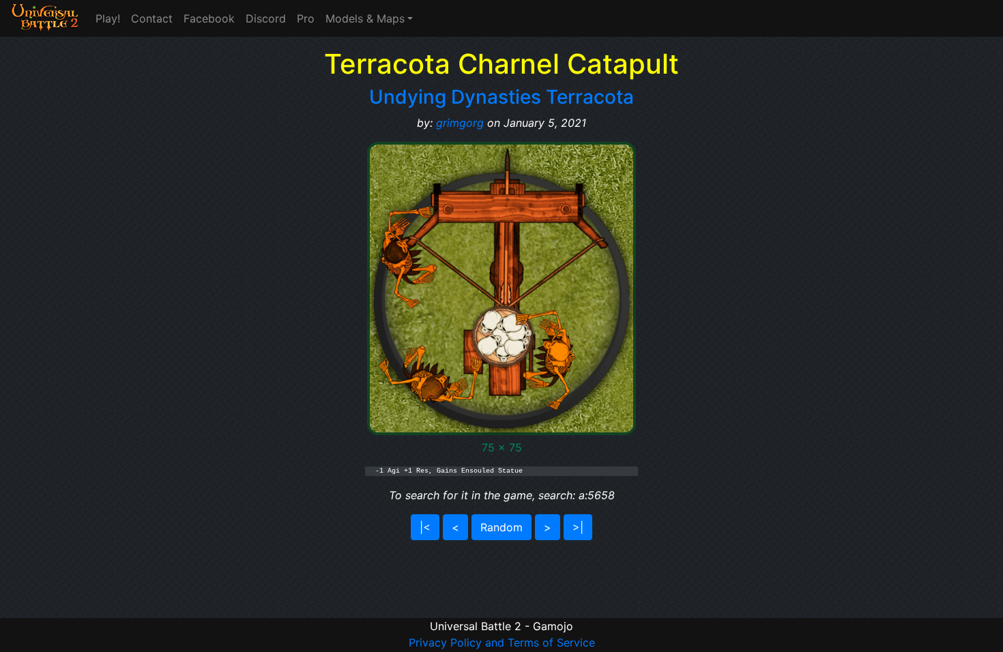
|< (425, 527)
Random (501, 527)
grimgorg (460, 123)
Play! (108, 18)
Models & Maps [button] (365, 18)
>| (577, 527)
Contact (152, 18)
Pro (306, 18)
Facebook (209, 18)
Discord (266, 18)
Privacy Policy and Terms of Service (502, 642)
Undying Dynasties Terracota (501, 96)
